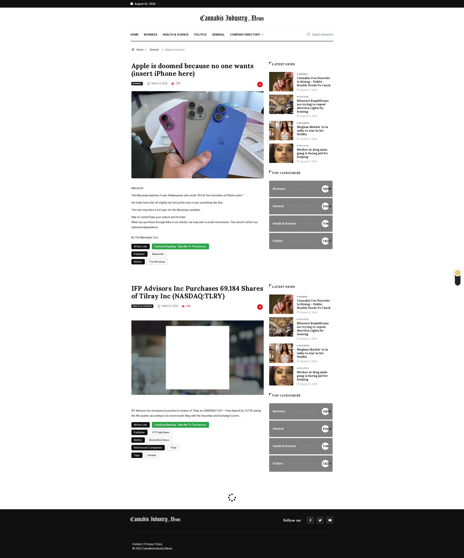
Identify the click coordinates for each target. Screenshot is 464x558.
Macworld (157, 254)
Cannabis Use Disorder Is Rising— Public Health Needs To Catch (313, 81)
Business (150, 34)
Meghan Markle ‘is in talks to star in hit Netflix (312, 130)
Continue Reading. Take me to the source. (180, 246)
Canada (151, 455)
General (218, 34)
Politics (200, 34)
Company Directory (245, 34)
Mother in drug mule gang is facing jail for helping (312, 153)
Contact (137, 544)
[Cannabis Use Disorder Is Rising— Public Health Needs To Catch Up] (281, 81)
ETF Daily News (160, 432)
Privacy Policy (153, 544)
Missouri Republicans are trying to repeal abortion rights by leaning (313, 106)
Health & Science (176, 34)
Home (134, 34)
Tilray (173, 447)
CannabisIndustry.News (157, 548)
